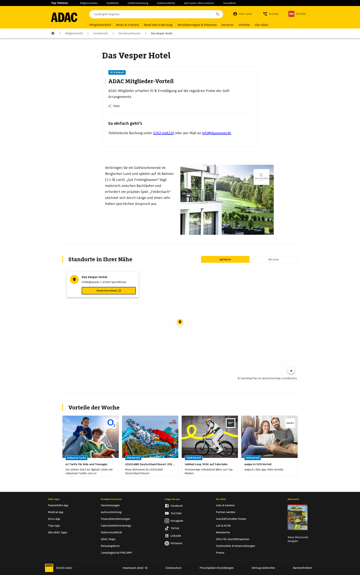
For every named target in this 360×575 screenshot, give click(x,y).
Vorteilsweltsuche (129, 33)
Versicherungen (110, 505)
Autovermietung (111, 512)
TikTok (175, 528)
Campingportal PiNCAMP (116, 552)
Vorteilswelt (100, 33)
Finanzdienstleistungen (115, 519)
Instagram (177, 520)
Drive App (54, 519)
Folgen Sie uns (172, 499)
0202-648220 (163, 133)
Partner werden (225, 512)
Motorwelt (293, 499)
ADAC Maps (108, 539)
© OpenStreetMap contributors (278, 378)
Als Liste (273, 259)
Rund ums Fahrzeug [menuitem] (158, 25)
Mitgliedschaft (74, 33)
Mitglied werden (89, 3)
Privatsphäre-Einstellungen (217, 568)
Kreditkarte (113, 3)
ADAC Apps (54, 499)
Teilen (116, 106)
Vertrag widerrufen (263, 568)
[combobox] (156, 14)
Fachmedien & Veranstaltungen (235, 546)
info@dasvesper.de (216, 133)
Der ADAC (221, 499)
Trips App (54, 525)
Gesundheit (229, 3)
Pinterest (176, 543)
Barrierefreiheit (302, 568)
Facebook (177, 505)
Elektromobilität (166, 3)
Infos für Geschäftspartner (232, 539)
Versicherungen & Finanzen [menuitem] (197, 25)
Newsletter (223, 532)
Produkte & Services (111, 499)
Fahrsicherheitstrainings (116, 525)
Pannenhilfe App (58, 505)
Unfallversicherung (138, 3)
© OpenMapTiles (248, 378)
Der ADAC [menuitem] (262, 25)
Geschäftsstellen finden (231, 519)
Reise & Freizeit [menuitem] (127, 25)
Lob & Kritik (223, 525)
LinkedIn (176, 535)
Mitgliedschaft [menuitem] (100, 25)
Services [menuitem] (227, 25)
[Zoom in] (291, 371)
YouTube (176, 513)
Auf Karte (225, 259)
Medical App (55, 512)
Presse (220, 552)
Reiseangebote (110, 546)
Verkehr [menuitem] (244, 25)
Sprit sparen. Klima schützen (199, 3)
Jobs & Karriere (225, 505)
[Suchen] (218, 14)
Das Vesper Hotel (161, 33)
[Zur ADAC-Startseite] (64, 17)
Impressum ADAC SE (135, 568)
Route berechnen (107, 290)
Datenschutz (174, 568)
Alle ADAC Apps (57, 532)
